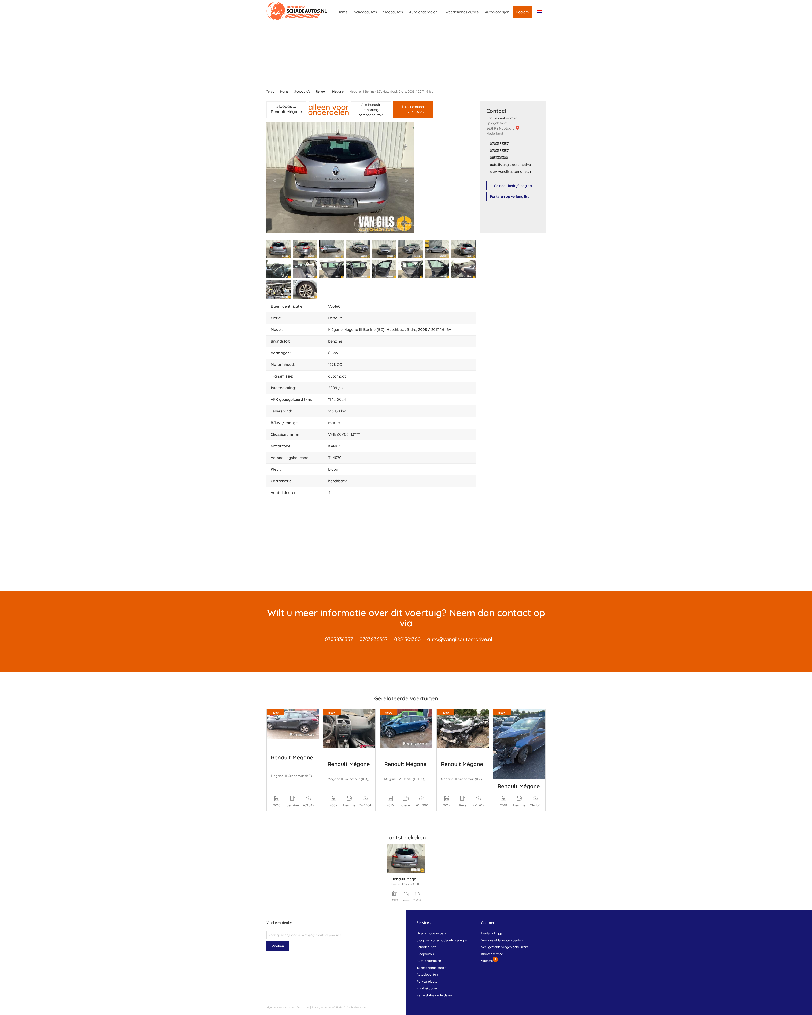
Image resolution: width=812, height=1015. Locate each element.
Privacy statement (322, 1007)
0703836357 (499, 143)
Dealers (522, 12)
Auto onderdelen (423, 12)
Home (342, 12)
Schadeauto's (365, 12)
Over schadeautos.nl (432, 933)
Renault (321, 91)
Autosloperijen (497, 12)
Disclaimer (303, 1007)
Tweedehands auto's (461, 12)
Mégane (338, 91)
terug (270, 91)
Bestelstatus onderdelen (434, 995)
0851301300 (499, 157)
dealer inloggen (492, 933)
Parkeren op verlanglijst (509, 196)
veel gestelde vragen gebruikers (504, 947)
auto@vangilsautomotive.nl (459, 639)
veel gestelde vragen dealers (502, 940)
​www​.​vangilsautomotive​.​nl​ (511, 171)
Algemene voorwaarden (280, 1007)
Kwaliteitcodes (427, 988)
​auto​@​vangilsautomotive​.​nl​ (512, 164)
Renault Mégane (292, 757)
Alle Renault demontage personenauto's (371, 109)
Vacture (487, 961)
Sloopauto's (393, 12)
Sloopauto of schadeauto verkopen (443, 940)
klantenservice (492, 954)
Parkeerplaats (427, 981)
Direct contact (413, 109)
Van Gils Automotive (502, 118)
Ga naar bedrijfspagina (513, 186)
